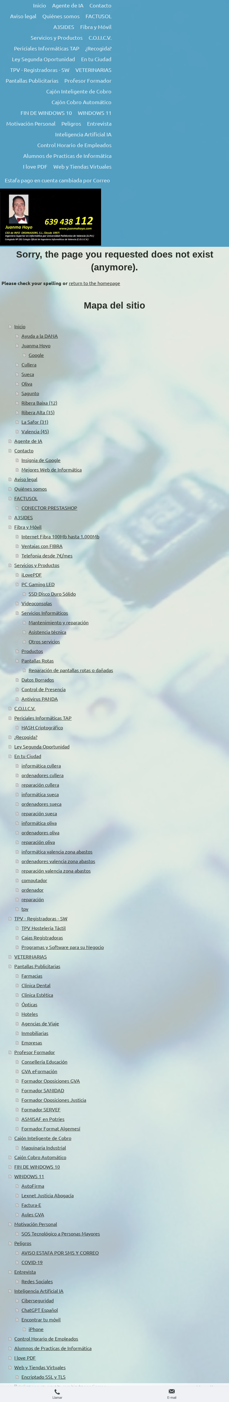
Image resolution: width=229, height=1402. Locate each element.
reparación (32, 899)
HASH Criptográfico (42, 727)
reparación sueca (39, 813)
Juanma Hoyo (35, 345)
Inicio (19, 326)
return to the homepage (94, 283)
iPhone (36, 1329)
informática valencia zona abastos (56, 851)
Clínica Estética (37, 995)
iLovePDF (31, 574)
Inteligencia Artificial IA (39, 1291)
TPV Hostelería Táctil (43, 928)
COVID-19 (32, 1262)
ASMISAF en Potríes (42, 1119)
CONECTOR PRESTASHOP (49, 508)
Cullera (28, 364)
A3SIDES (23, 517)
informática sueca (40, 794)
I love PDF (25, 1358)
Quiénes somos (30, 489)
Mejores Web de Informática (51, 469)
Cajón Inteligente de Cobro (42, 1138)
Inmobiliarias (34, 1033)
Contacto (23, 450)
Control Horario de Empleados (46, 1338)
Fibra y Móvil (27, 527)
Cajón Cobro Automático (40, 1157)
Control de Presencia (43, 689)
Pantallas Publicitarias (37, 966)
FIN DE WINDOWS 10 (37, 1167)
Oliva (26, 383)
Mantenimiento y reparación (59, 622)
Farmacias (31, 976)
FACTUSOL (26, 498)
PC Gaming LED (38, 584)
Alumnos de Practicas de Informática (53, 1348)
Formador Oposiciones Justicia (53, 1100)
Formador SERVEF (41, 1109)
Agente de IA (28, 441)
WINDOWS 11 (29, 1176)
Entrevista (25, 1272)
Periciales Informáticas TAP (43, 718)
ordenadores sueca (41, 804)
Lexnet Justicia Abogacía (47, 1195)
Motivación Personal (35, 1224)
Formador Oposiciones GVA (50, 1081)
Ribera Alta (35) (38, 412)
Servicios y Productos (36, 565)
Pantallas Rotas (37, 660)
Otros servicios (44, 641)
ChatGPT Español (39, 1310)
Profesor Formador (34, 1052)
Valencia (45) (35, 431)
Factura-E (31, 1205)
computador (34, 880)
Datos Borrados (37, 679)
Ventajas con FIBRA (42, 546)
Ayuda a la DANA (39, 336)
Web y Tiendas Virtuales (40, 1367)
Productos (32, 651)
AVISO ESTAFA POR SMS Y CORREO (60, 1252)
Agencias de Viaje (40, 1023)
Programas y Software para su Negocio (62, 947)
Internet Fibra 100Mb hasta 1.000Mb (60, 536)
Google (36, 355)
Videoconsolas (36, 603)
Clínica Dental (35, 985)
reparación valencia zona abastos (56, 870)
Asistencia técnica (47, 632)
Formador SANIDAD (42, 1090)
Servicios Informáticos (44, 613)
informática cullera (41, 765)
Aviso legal (25, 479)
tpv (24, 909)
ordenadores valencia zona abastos (58, 861)
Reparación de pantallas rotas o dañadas (71, 670)
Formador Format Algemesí (50, 1128)
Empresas (31, 1042)
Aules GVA (32, 1214)
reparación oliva (38, 842)
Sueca (27, 374)
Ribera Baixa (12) (39, 403)
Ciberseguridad (37, 1300)
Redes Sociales (37, 1281)
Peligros (22, 1243)
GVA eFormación (39, 1071)
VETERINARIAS (30, 956)
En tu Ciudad (27, 756)
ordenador (32, 890)
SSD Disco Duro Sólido (52, 594)
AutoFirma (32, 1186)
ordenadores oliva (40, 832)
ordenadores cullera (42, 775)
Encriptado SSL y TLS (43, 1377)
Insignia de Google (41, 460)
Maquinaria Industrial (43, 1147)
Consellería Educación (44, 1061)
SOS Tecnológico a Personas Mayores (60, 1233)
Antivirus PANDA (39, 699)
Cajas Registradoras (42, 937)
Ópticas (29, 1004)
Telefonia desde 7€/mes (46, 555)
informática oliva (39, 823)
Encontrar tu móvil (41, 1319)
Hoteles (29, 1014)
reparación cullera (40, 785)
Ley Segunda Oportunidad (41, 746)
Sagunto (30, 393)
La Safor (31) (34, 422)
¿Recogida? (25, 737)
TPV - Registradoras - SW (40, 918)
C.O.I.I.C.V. (24, 708)
